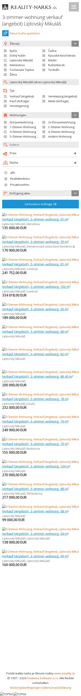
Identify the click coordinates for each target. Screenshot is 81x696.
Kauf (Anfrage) (19, 101)
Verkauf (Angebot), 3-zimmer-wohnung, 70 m (35, 444)
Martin (52, 60)
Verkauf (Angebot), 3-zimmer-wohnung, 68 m (35, 489)
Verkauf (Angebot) (22, 96)
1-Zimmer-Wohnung (23, 127)
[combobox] (40, 193)
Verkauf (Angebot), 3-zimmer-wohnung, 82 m (35, 354)
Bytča (13, 51)
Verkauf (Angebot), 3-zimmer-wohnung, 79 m (35, 421)
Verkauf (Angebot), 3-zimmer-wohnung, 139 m (36, 466)
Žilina (13, 74)
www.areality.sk (64, 673)
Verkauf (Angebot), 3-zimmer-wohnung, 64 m (35, 533)
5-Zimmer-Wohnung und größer (31, 136)
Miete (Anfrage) (58, 101)
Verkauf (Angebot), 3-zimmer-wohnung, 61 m (35, 219)
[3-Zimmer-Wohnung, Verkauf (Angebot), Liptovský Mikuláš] (40, 304)
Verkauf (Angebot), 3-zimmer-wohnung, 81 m (35, 264)
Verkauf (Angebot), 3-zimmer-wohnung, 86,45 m (37, 376)
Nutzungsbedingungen (25, 688)
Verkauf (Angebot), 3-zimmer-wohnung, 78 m (35, 399)
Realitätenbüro (20, 179)
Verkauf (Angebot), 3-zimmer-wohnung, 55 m (35, 241)
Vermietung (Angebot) (62, 96)
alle (12, 172)
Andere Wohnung (59, 136)
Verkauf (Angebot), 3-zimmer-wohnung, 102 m (36, 286)
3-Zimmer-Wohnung (23, 132)
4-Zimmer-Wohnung (61, 132)
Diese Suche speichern (25, 33)
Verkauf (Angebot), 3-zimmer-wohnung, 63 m (35, 309)
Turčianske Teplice (22, 70)
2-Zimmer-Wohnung (61, 127)
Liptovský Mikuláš (21, 60)
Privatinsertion (19, 185)
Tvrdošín (53, 70)
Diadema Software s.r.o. (43, 678)
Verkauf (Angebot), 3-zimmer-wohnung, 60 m (35, 331)
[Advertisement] (40, 628)
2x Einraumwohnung (61, 122)
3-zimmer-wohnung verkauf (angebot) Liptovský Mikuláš (32, 20)
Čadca (52, 51)
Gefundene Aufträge (40, 204)
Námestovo (17, 65)
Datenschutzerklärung (56, 688)
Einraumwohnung (21, 122)
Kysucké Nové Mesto (62, 55)
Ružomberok (56, 65)
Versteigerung (19, 106)
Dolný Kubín (17, 55)
